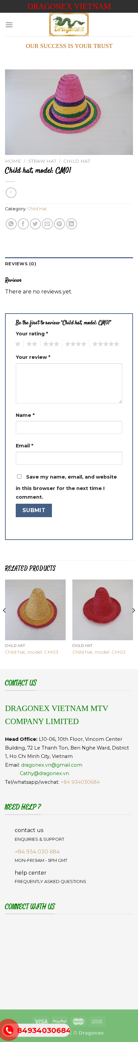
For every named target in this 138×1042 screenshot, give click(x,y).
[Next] (133, 623)
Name (25, 415)
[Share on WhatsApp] (11, 223)
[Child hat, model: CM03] (35, 610)
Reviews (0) (20, 263)
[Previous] (4, 623)
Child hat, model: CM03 (31, 652)
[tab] (69, 264)
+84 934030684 (80, 782)
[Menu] (9, 24)
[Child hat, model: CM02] (102, 610)
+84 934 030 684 (37, 851)
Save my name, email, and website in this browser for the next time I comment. (66, 487)
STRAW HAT (42, 161)
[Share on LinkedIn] (71, 223)
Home (13, 161)
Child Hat (76, 161)
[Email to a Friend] (47, 223)
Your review (33, 357)
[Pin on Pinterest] (59, 223)
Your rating (32, 334)
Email (24, 446)
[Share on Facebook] (23, 223)
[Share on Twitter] (35, 223)
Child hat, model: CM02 (99, 652)
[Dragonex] (69, 24)
